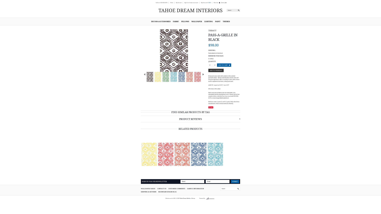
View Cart (216, 2)
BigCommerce (211, 198)
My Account (179, 2)
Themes (226, 21)
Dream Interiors (190, 10)
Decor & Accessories (161, 21)
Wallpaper (196, 21)
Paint (217, 21)
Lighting (208, 21)
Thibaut (212, 30)
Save (211, 107)
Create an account (193, 2)
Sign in (186, 2)
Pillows (185, 21)
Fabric (176, 21)
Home (171, 2)
